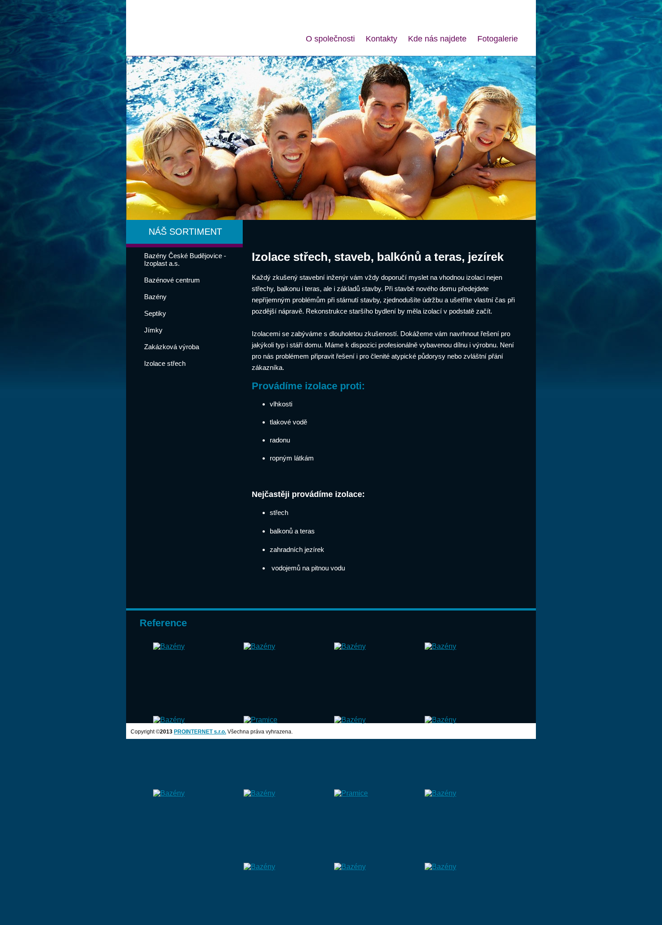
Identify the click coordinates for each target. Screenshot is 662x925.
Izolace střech (165, 363)
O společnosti (330, 38)
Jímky (153, 330)
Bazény (155, 297)
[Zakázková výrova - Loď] (260, 720)
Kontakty (381, 38)
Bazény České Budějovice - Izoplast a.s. (185, 259)
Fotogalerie (497, 38)
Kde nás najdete (437, 38)
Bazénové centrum (172, 280)
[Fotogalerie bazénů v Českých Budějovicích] (169, 646)
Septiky (155, 313)
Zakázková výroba (171, 347)
